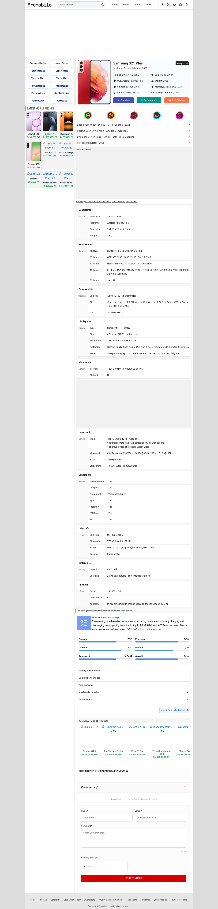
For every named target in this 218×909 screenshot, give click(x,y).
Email (138, 811)
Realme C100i (33, 133)
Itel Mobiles (62, 100)
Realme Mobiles (38, 70)
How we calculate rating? (105, 617)
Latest (137, 4)
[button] (93, 721)
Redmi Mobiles (38, 93)
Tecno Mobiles (38, 78)
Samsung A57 (33, 164)
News (149, 4)
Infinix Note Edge (66, 152)
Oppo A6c (33, 178)
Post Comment (134, 878)
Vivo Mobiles (62, 78)
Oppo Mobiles (62, 70)
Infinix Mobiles (62, 85)
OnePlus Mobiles (61, 93)
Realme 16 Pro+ (49, 182)
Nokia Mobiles (38, 100)
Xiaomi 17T (50, 133)
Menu (126, 4)
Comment (86, 826)
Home (115, 4)
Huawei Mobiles (38, 85)
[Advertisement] (109, 33)
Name (84, 811)
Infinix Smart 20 (66, 133)
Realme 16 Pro (66, 182)
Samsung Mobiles (38, 63)
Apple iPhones (62, 63)
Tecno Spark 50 (50, 152)
